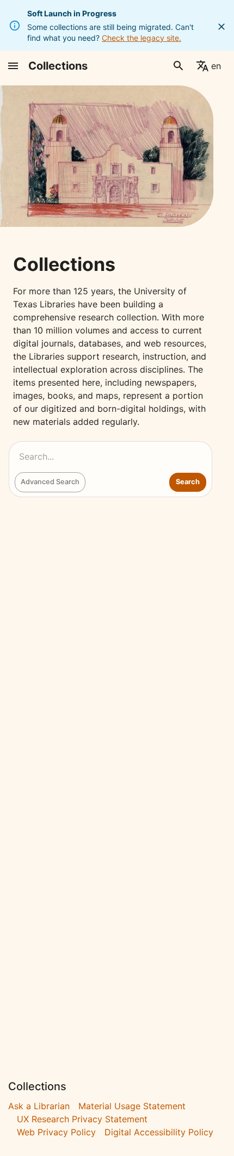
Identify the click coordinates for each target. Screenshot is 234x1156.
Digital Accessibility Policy (158, 1132)
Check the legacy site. (141, 37)
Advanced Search (50, 482)
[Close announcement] (221, 26)
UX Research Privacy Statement (82, 1119)
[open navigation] (13, 66)
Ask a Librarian (39, 1106)
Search (188, 482)
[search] (178, 66)
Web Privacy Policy (56, 1132)
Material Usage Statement (132, 1106)
